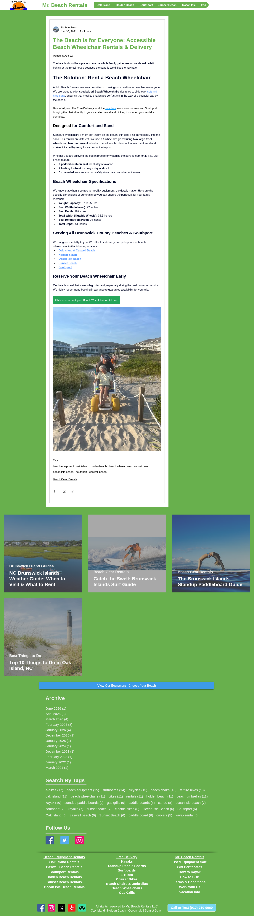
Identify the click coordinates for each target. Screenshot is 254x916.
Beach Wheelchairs (127, 888)
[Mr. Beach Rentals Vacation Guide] (50, 840)
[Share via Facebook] (55, 491)
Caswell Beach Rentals (64, 867)
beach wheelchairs (120, 466)
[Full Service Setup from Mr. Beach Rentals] (41, 908)
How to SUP (189, 877)
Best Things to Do (25, 656)
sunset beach (142, 466)
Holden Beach (116, 910)
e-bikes (54, 790)
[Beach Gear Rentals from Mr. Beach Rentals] (51, 908)
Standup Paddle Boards (127, 866)
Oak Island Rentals (64, 862)
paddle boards (141, 803)
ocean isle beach (63, 471)
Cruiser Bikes (127, 879)
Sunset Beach (112, 815)
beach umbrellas (192, 796)
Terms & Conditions (189, 882)
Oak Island (56, 815)
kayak (53, 803)
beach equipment (63, 466)
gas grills (116, 803)
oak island (82, 466)
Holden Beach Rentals (64, 877)
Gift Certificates (189, 867)
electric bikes (127, 809)
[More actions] (159, 29)
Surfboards (127, 870)
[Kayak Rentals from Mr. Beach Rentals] (71, 908)
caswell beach (98, 471)
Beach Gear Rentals (65, 479)
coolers (164, 815)
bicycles (137, 790)
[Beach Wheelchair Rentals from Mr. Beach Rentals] (82, 908)
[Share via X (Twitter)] (64, 491)
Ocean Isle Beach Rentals (64, 887)
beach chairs (163, 790)
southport (81, 471)
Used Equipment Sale (190, 862)
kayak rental (187, 815)
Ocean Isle (135, 910)
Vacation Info (189, 892)
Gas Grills (127, 892)
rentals (134, 796)
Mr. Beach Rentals (64, 5)
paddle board (140, 815)
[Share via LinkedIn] (73, 491)
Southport (187, 809)
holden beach (99, 466)
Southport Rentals (64, 872)
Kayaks (127, 861)
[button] (103, 5)
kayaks (75, 809)
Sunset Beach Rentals (64, 882)
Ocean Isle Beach (158, 809)
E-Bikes (127, 875)
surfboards (113, 790)
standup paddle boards (84, 803)
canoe (165, 803)
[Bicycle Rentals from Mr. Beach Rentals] (61, 908)
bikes (115, 796)
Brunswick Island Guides (31, 566)
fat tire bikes (192, 790)
